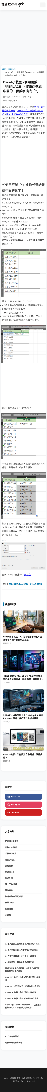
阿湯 (29, 97)
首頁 (4, 69)
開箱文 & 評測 (11, 847)
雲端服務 (9, 890)
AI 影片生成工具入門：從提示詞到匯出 (21, 950)
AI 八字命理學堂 (12, 1036)
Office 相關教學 (35, 584)
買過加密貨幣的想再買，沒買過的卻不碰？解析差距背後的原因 (23, 969)
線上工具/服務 (11, 884)
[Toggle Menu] (42, 4)
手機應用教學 (10, 853)
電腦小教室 (12, 69)
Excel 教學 (23, 584)
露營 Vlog (9, 902)
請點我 (27, 574)
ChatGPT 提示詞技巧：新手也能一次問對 (22, 986)
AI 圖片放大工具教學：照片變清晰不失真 (22, 944)
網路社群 (9, 878)
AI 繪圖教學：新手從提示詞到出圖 (19, 962)
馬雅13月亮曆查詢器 (13, 1042)
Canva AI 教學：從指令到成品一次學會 (21, 998)
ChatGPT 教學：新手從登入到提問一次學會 (22, 978)
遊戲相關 (9, 909)
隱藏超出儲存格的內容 (17, 114)
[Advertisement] (23, 37)
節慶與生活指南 (11, 841)
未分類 (8, 915)
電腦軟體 (9, 866)
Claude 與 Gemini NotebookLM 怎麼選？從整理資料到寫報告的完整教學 (23, 1006)
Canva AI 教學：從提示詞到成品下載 (20, 992)
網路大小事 (10, 872)
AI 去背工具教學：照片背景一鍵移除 (20, 956)
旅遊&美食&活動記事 (14, 896)
